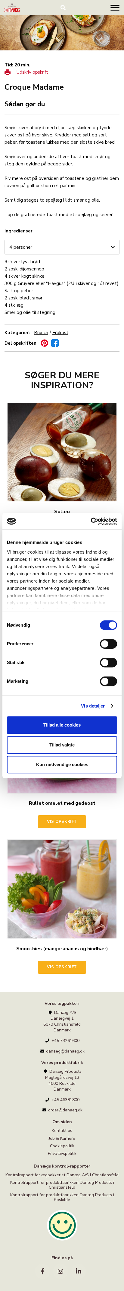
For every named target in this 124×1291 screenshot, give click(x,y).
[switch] (108, 644)
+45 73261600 (64, 1040)
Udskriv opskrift (32, 72)
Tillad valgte (62, 744)
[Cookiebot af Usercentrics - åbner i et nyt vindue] (90, 521)
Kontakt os (62, 1130)
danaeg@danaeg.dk (65, 1051)
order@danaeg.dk (64, 1110)
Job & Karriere (62, 1138)
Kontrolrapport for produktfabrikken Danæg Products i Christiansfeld (62, 1185)
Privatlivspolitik (62, 1153)
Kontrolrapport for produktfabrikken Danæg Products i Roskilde (62, 1197)
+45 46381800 (64, 1100)
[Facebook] (42, 1271)
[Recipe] (12, 7)
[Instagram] (60, 1271)
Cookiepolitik (62, 1146)
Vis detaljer (93, 705)
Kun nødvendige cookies (62, 764)
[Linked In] (78, 1271)
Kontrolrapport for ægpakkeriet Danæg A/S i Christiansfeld (62, 1175)
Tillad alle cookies (62, 724)
